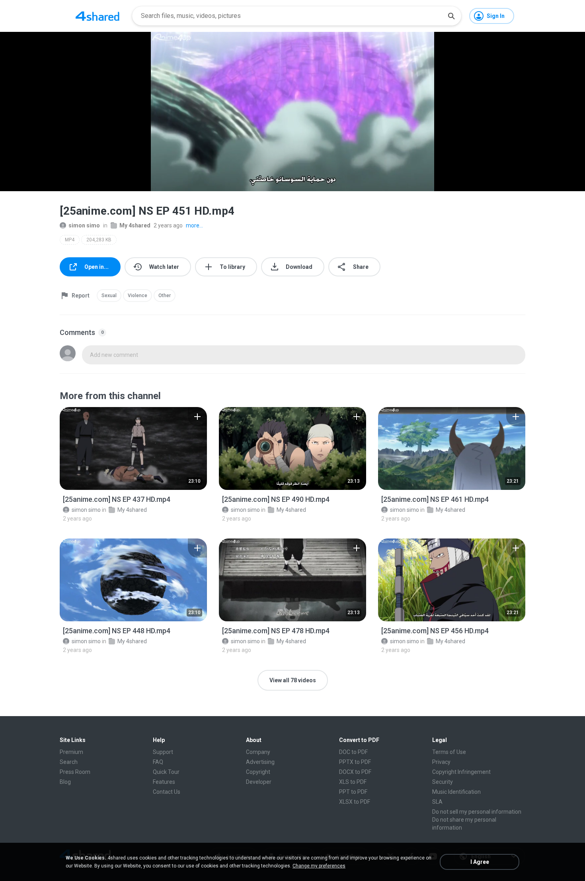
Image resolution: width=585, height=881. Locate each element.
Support (163, 752)
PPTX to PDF (355, 762)
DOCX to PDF (355, 772)
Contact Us (166, 792)
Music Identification (456, 792)
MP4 (69, 240)
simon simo (84, 225)
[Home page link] (97, 15)
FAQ (158, 762)
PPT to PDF (353, 792)
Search (69, 762)
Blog (65, 782)
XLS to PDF (353, 782)
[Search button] (451, 15)
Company (258, 752)
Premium (71, 752)
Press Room (75, 772)
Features (164, 782)
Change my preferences (318, 866)
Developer (258, 782)
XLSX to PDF (354, 802)
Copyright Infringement (461, 772)
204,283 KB (98, 240)
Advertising (260, 762)
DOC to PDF (353, 752)
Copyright (258, 772)
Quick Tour (166, 772)
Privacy (441, 762)
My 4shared (134, 225)
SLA (437, 802)
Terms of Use (449, 752)
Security (442, 782)
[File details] (133, 448)
